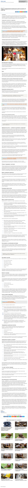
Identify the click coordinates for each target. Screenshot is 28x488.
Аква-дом (3, 1)
